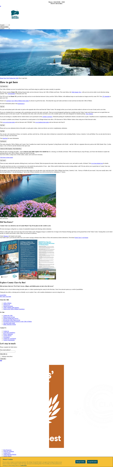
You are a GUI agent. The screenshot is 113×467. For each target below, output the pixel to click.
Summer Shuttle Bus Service (10, 318)
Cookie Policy (7, 453)
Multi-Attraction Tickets (9, 324)
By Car (2, 106)
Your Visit (30, 21)
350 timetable (11, 93)
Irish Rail (5, 138)
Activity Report (7, 335)
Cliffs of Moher (7, 303)
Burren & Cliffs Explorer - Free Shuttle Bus (11, 148)
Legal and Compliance (9, 332)
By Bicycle (3, 141)
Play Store (3, 296)
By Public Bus (4, 86)
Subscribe (3, 358)
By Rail (2, 131)
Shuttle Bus (56, 21)
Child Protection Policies (9, 454)
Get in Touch (80, 21)
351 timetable (106, 96)
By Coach (3, 160)
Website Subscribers (7, 356)
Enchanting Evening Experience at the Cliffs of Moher (17, 321)
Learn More (3, 295)
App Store (8, 296)
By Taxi (2, 125)
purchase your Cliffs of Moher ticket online (17, 100)
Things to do (6, 304)
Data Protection (7, 450)
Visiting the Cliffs (13, 78)
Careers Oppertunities (9, 340)
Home (1, 78)
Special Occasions (8, 306)
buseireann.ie (21, 103)
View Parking (89, 113)
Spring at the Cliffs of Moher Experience (14, 309)
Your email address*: (5, 350)
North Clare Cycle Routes (81, 237)
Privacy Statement (8, 334)
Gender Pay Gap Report (9, 338)
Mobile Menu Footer (68, 21)
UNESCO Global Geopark (43, 21)
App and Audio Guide (9, 323)
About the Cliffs (20, 21)
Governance (6, 337)
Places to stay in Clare (9, 317)
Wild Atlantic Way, (76, 92)
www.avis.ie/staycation (9, 122)
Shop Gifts (89, 21)
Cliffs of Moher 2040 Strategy (11, 307)
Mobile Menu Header (6, 21)
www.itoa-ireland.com (97, 163)
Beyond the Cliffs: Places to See (11, 320)
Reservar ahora (4, 26)
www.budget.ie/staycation (42, 122)
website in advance (47, 116)
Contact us (6, 331)
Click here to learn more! (6, 157)
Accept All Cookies (92, 461)
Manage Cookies (80, 461)
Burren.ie (6, 236)
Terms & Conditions (8, 451)
